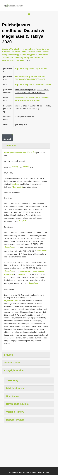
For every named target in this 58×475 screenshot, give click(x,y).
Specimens (12, 396)
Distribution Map (15, 388)
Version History (15, 411)
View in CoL (31, 152)
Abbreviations (12, 362)
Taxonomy (12, 380)
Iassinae (15, 184)
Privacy (41, 473)
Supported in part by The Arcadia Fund (23, 473)
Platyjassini (17, 187)
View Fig (15, 166)
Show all (7, 139)
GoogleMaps (23, 221)
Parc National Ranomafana (32, 272)
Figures (8, 354)
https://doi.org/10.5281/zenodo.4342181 (33, 84)
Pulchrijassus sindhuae (15, 153)
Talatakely (20, 274)
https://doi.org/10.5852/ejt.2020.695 (31, 68)
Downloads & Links (17, 404)
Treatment (10, 145)
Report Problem (15, 419)
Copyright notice (13, 370)
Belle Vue (8, 274)
